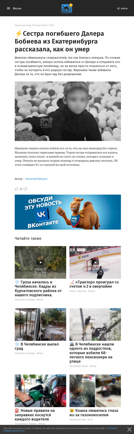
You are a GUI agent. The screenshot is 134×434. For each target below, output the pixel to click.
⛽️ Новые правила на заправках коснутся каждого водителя (35, 414)
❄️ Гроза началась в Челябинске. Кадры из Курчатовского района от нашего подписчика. (38, 288)
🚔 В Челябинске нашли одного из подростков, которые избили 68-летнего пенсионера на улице (91, 353)
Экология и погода (25, 299)
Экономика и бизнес (26, 423)
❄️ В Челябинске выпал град (37, 346)
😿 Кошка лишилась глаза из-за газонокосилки (93, 412)
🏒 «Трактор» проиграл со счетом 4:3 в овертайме (94, 284)
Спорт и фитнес (78, 291)
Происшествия (23, 25)
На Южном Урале (78, 366)
